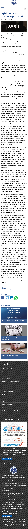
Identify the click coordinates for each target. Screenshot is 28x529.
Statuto (20, 524)
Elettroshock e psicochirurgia (10, 375)
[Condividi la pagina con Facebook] (3, 298)
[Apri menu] (2, 9)
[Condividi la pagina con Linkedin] (12, 298)
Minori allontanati (6, 388)
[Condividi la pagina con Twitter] (7, 298)
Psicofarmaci (5, 394)
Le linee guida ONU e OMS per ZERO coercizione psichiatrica (13, 321)
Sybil (10, 74)
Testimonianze (6, 407)
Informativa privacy (10, 526)
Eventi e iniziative (6, 378)
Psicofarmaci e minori (8, 391)
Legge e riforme (6, 384)
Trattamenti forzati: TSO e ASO (10, 410)
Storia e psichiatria (7, 404)
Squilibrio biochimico (7, 401)
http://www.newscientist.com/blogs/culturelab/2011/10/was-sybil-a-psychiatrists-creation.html (14, 289)
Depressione (5, 371)
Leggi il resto (7, 458)
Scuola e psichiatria (7, 397)
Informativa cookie (20, 526)
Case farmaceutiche (7, 368)
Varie (3, 414)
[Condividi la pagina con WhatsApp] (16, 298)
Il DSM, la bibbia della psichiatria (10, 381)
